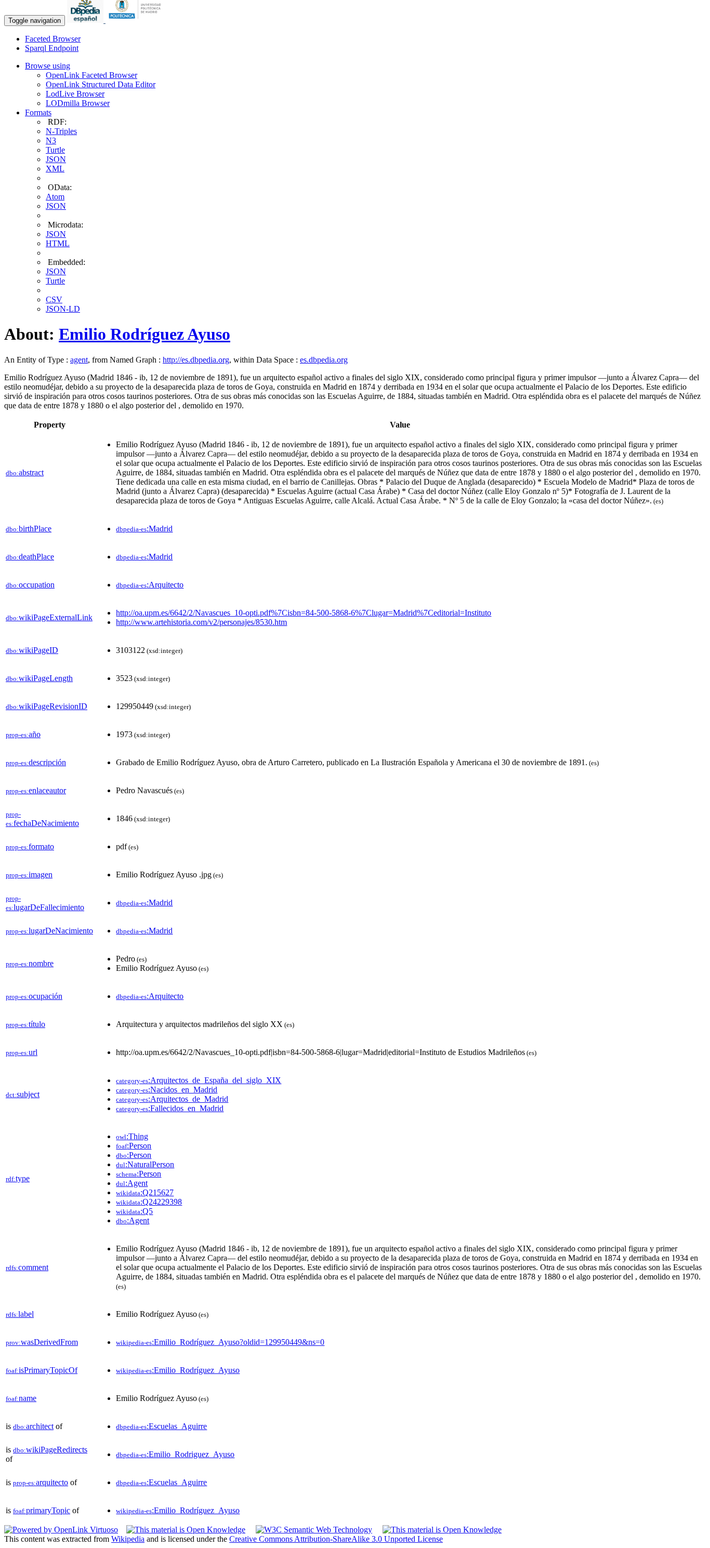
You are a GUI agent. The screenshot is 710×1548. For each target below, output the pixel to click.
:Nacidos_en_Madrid (166, 1089)
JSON (56, 159)
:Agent (132, 1183)
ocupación (34, 996)
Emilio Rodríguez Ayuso (144, 334)
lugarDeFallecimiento (45, 903)
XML (55, 168)
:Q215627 (145, 1192)
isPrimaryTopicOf (41, 1370)
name (21, 1398)
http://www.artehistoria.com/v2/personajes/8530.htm (201, 622)
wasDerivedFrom (42, 1342)
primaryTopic (41, 1510)
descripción (36, 762)
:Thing (132, 1136)
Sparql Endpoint (51, 48)
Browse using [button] (47, 65)
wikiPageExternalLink (49, 617)
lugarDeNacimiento (49, 930)
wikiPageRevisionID (46, 706)
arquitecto (40, 1482)
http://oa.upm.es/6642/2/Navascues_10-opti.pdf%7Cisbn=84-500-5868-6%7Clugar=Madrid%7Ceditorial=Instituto (303, 612)
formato (30, 846)
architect (33, 1426)
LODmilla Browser (78, 103)
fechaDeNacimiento (42, 819)
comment (27, 1267)
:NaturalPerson (145, 1164)
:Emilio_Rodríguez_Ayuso (178, 1370)
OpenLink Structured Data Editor (100, 84)
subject (23, 1094)
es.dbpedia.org (324, 359)
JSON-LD (63, 308)
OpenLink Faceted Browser (91, 75)
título (25, 1024)
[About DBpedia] (86, 20)
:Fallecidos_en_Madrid (169, 1108)
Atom (55, 196)
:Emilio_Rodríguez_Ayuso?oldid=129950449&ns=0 (220, 1342)
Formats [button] (38, 112)
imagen (29, 874)
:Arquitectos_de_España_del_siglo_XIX (198, 1080)
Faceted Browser (53, 38)
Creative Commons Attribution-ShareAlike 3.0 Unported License (336, 1538)
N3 (51, 140)
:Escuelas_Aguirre (161, 1426)
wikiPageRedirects (50, 1449)
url (21, 1052)
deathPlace (30, 556)
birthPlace (28, 528)
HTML (58, 243)
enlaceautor (36, 790)
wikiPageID (32, 650)
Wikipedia (127, 1538)
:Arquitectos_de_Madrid (172, 1099)
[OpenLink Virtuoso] (61, 1529)
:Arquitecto (149, 584)
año (23, 734)
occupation (30, 584)
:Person (133, 1145)
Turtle (55, 149)
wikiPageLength (39, 678)
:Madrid (144, 528)
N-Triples (61, 131)
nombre (30, 963)
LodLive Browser (75, 93)
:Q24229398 (149, 1201)
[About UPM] (137, 20)
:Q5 (134, 1211)
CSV (54, 299)
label (20, 1314)
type (18, 1178)
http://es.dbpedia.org (196, 359)
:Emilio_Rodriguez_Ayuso (175, 1454)
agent (79, 359)
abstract (25, 472)
